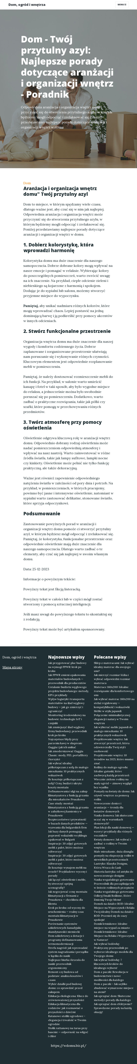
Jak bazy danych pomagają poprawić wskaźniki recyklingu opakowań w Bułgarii (67, 835)
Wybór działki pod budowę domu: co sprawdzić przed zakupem (65, 988)
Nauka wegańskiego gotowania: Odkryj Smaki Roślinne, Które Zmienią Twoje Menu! (114, 895)
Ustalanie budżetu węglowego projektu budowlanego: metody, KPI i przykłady (68, 691)
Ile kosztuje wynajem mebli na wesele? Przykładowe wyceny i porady (67, 871)
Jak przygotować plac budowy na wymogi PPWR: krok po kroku (67, 667)
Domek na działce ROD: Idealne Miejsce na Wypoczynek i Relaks (114, 905)
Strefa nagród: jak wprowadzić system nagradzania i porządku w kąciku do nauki (68, 951)
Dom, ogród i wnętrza (26, 4)
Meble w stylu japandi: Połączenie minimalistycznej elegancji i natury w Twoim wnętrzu (112, 717)
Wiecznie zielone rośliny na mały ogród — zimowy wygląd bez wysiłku (113, 783)
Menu (121, 4)
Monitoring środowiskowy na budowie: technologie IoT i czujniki (67, 719)
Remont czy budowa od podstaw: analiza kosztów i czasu (65, 976)
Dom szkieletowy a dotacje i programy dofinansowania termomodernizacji (66, 939)
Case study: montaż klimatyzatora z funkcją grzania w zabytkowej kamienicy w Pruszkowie (68, 809)
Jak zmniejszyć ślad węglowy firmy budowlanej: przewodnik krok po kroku (67, 731)
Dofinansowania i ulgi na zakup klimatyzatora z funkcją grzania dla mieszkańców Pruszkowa (68, 795)
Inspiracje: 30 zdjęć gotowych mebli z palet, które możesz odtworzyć (67, 847)
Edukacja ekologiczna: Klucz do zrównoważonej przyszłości (68, 998)
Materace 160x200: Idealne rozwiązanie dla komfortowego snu (114, 691)
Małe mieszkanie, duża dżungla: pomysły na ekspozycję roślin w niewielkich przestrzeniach (114, 855)
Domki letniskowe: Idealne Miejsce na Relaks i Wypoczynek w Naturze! (114, 935)
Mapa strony (12, 667)
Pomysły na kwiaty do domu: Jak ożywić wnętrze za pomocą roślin (114, 795)
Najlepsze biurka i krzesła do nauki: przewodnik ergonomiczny (66, 964)
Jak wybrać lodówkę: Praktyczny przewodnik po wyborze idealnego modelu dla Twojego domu (113, 949)
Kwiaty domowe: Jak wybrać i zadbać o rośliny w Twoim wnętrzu (112, 843)
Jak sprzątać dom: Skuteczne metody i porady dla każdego (112, 998)
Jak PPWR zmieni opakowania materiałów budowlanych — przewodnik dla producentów (67, 679)
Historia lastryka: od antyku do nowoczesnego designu (113, 873)
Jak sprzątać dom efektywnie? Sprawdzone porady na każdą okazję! (113, 1008)
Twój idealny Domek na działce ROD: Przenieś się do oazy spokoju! (113, 915)
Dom (27, 183)
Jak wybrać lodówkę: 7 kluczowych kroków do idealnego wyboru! (108, 964)
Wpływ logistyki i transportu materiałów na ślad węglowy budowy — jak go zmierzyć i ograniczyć (66, 705)
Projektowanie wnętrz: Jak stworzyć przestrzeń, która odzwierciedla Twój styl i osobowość (111, 745)
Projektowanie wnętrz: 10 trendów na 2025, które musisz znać (113, 759)
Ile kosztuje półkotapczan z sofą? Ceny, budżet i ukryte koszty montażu (65, 783)
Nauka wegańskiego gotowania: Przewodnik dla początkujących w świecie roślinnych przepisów (114, 883)
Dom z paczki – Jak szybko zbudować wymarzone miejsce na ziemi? (113, 988)
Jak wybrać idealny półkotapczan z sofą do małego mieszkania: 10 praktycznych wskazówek (68, 769)
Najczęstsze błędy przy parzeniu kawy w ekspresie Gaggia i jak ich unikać (65, 743)
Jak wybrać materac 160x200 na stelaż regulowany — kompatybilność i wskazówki (114, 703)
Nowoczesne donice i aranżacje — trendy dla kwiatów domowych (108, 807)
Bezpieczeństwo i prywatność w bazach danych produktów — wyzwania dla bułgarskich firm (68, 823)
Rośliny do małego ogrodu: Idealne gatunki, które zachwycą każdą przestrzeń (111, 771)
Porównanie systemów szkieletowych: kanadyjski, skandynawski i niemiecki (64, 927)
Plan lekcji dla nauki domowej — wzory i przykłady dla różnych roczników (114, 831)
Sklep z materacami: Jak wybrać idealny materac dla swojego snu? (114, 667)
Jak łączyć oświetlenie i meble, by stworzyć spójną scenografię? (67, 883)
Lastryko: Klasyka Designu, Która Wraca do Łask (111, 865)
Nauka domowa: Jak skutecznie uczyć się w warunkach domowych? (113, 819)
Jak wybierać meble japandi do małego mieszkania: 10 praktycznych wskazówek (113, 731)
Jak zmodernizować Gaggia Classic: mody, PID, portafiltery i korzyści (68, 755)
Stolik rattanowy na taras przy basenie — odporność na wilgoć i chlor (68, 1032)
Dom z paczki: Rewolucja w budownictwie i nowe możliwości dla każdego (111, 976)
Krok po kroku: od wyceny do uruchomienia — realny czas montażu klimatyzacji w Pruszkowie (66, 913)
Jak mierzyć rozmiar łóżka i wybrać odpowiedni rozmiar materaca (112, 679)
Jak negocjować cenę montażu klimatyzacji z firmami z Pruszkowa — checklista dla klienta (67, 897)
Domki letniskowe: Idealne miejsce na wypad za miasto (112, 925)
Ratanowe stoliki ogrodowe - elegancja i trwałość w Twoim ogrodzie (67, 1020)
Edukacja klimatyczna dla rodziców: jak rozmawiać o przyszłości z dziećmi (65, 1008)
